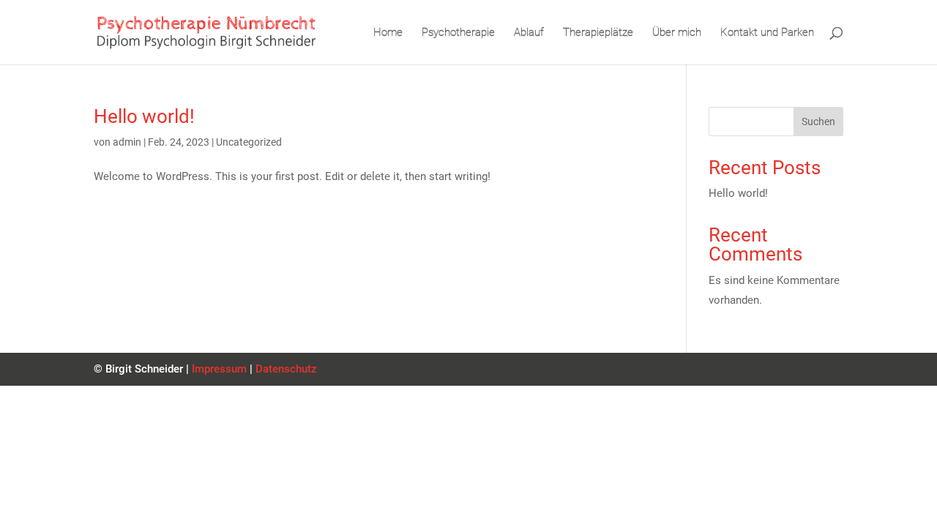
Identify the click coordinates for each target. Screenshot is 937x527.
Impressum (219, 368)
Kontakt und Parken (767, 33)
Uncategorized (249, 142)
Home (388, 33)
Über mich (676, 33)
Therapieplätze (598, 33)
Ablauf (529, 33)
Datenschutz (286, 368)
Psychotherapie (458, 33)
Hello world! (144, 116)
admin (127, 142)
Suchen (818, 121)
